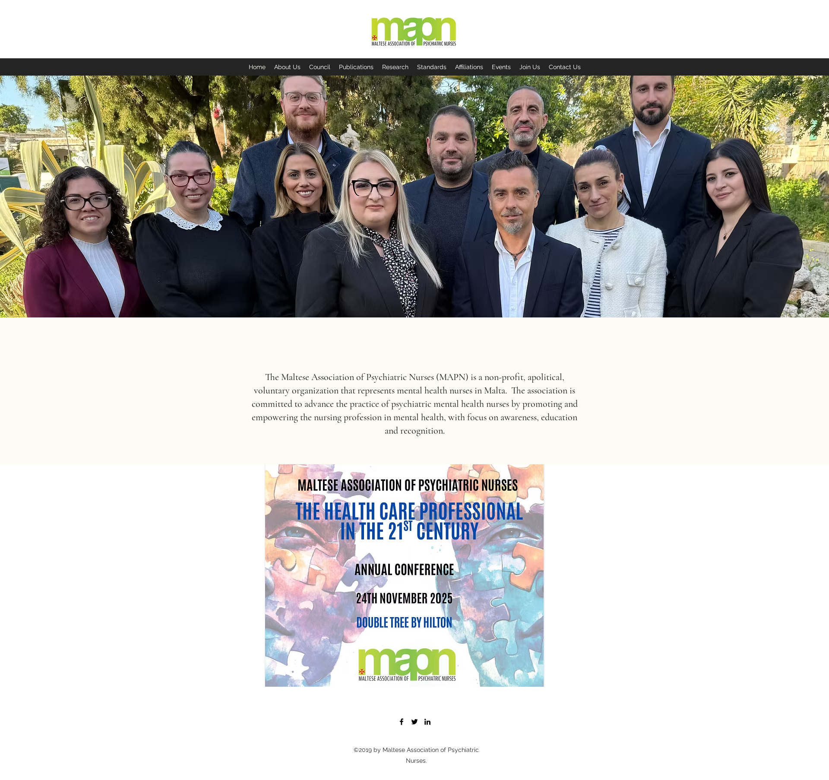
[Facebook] (401, 721)
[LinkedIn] (427, 721)
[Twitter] (414, 721)
